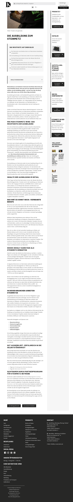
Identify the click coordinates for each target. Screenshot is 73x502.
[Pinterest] (11, 453)
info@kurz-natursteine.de (57, 444)
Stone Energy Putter (30, 446)
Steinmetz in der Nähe (12, 384)
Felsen (26, 436)
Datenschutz (7, 446)
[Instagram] (8, 453)
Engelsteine (28, 431)
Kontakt (5, 438)
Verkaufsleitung (7, 475)
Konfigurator (7, 425)
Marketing (6, 477)
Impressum (6, 444)
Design (5, 471)
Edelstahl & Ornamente (31, 429)
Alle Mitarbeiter (7, 467)
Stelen (26, 442)
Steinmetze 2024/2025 (20, 369)
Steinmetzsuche (7, 427)
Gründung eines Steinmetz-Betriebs (23, 367)
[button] (32, 7)
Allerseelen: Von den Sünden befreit (63, 156)
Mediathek (6, 434)
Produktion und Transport (10, 479)
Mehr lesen (54, 165)
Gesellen (20, 278)
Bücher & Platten (29, 423)
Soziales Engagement (9, 436)
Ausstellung (6, 429)
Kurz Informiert (7, 431)
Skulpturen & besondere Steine (32, 440)
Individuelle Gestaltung (31, 438)
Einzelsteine (28, 425)
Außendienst (7, 482)
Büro (5, 473)
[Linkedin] (14, 453)
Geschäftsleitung (8, 469)
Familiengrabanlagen (30, 434)
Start (5, 423)
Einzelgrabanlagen (29, 427)
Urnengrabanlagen (29, 444)
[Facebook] (5, 453)
